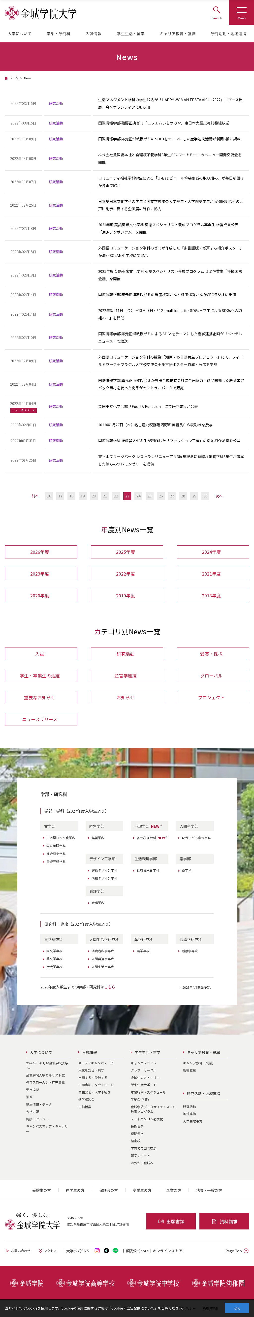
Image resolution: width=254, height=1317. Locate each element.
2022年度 (125, 573)
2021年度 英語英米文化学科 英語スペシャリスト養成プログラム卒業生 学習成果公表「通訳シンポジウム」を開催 (168, 228)
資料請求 (229, 1221)
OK (237, 1308)
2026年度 (39, 552)
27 (172, 495)
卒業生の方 (142, 1190)
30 (205, 495)
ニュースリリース (39, 719)
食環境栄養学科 (148, 870)
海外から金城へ (142, 1163)
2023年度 (39, 573)
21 (105, 495)
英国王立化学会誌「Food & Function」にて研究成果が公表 (148, 406)
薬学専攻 (143, 951)
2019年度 (125, 595)
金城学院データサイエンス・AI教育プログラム (153, 1109)
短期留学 (137, 1133)
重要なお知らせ (39, 697)
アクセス (50, 1250)
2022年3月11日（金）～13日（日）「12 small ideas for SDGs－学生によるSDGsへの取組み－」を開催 (170, 314)
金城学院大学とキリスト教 (45, 1075)
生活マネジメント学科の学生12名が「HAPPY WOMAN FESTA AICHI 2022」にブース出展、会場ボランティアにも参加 (170, 103)
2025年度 (125, 552)
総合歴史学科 (56, 853)
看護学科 (98, 902)
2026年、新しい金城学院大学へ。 (47, 1065)
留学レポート (140, 1155)
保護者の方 (108, 1190)
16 (49, 495)
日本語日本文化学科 (60, 837)
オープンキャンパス (92, 1063)
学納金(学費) (140, 1099)
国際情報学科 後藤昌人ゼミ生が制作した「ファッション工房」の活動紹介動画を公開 (169, 440)
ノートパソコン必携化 (147, 1119)
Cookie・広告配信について (132, 1308)
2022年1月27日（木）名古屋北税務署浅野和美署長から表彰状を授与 (155, 424)
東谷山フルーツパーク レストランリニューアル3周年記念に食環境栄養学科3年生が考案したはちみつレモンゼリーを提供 (171, 460)
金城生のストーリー (145, 1077)
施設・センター (37, 1119)
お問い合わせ (21, 1250)
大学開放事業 (192, 1121)
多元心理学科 (152, 837)
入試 (39, 653)
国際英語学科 (56, 845)
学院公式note (137, 1251)
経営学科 (98, 837)
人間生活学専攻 (103, 966)
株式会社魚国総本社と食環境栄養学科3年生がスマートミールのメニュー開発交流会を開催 (170, 158)
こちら (109, 986)
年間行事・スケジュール (148, 1092)
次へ (219, 495)
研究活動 (125, 653)
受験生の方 (41, 1190)
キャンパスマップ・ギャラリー (47, 1128)
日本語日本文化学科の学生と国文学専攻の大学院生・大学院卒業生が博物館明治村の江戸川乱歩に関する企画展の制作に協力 (170, 205)
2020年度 (39, 595)
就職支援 (189, 1070)
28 (183, 495)
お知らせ (125, 697)
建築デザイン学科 (104, 870)
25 (150, 495)
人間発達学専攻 (103, 958)
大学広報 (32, 1111)
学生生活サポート (144, 1084)
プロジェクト (211, 697)
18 (71, 495)
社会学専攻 (54, 966)
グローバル (211, 675)
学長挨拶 (32, 1089)
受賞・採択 (211, 653)
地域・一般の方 (209, 1190)
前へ (35, 495)
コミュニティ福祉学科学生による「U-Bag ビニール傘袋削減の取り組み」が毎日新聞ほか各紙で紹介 (171, 181)
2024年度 (211, 552)
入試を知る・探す (91, 1070)
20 (94, 495)
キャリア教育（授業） (199, 1063)
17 (60, 495)
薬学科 (186, 870)
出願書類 (175, 1221)
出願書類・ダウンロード (96, 1084)
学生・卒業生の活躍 (40, 675)
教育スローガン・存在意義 (45, 1082)
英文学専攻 (54, 958)
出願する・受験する (92, 1077)
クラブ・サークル (144, 1070)
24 (138, 495)
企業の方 (173, 1190)
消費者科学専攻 (103, 951)
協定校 (135, 1140)
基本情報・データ (39, 1104)
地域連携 (189, 1113)
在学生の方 (75, 1190)
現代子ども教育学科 (196, 837)
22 (116, 495)
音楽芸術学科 (56, 861)
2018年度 (211, 595)
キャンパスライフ (144, 1063)
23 (127, 495)
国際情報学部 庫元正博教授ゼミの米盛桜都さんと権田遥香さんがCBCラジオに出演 (167, 294)
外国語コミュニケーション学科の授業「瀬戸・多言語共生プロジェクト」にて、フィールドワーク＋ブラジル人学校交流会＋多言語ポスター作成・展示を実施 (170, 360)
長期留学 (137, 1126)
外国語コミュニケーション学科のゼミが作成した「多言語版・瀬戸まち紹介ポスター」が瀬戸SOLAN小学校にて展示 (170, 251)
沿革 (29, 1097)
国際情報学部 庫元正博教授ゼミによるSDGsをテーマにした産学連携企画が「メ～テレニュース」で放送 (170, 337)
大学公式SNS (77, 1251)
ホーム (13, 78)
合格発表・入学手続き (94, 1092)
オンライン (167, 1251)
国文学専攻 (54, 951)
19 (83, 495)
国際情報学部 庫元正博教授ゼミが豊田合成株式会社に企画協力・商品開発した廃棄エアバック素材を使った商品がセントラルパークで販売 (171, 384)
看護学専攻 (190, 951)
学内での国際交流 (144, 1148)
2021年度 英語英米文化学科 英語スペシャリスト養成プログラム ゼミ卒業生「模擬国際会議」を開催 (170, 275)
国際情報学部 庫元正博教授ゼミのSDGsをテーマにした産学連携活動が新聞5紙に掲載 (169, 138)
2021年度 (211, 573)
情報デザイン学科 (104, 878)
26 (161, 495)
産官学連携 (125, 675)
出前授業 (84, 1106)
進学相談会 (86, 1099)
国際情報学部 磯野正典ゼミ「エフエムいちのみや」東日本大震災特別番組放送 (163, 122)
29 (194, 495)
